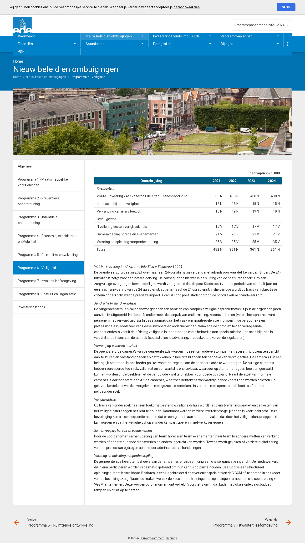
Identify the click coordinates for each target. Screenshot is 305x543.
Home (17, 77)
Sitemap (171, 538)
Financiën (25, 44)
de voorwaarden (186, 7)
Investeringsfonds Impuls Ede (176, 36)
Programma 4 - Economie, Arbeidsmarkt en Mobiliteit (48, 239)
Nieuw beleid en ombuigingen (109, 36)
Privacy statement (152, 538)
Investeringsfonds (31, 307)
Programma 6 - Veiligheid (88, 77)
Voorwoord (26, 36)
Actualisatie (95, 44)
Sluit (286, 7)
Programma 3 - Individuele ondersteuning (37, 220)
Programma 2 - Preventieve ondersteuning (39, 201)
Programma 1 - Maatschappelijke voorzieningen (43, 182)
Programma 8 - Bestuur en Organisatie (47, 294)
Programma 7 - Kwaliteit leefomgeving (47, 281)
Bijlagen (227, 44)
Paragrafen (162, 44)
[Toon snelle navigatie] (288, 44)
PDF (21, 51)
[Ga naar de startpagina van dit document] (22, 25)
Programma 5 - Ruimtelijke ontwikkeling (48, 255)
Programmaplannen (237, 36)
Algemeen (26, 166)
